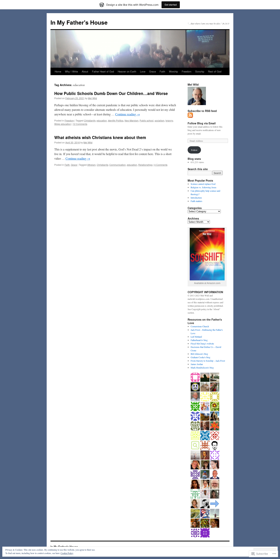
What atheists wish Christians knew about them (100, 137)
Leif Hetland (196, 336)
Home (58, 71)
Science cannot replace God (203, 183)
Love (142, 71)
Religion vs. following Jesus (203, 187)
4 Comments (160, 164)
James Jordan (197, 364)
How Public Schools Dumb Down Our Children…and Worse (111, 93)
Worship (173, 71)
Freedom (186, 71)
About (85, 71)
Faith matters (196, 201)
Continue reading (127, 114)
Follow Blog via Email (202, 123)
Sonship (199, 71)
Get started (171, 4)
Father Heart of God (103, 71)
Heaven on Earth (127, 71)
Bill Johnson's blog (199, 353)
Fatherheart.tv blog (199, 340)
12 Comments (80, 123)
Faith (162, 71)
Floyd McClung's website (202, 343)
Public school (147, 120)
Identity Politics (115, 120)
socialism (159, 120)
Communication (117, 164)
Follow (194, 149)
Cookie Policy (67, 553)
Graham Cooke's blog (200, 357)
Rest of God (214, 71)
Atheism (91, 164)
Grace (152, 71)
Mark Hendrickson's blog (202, 367)
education (102, 120)
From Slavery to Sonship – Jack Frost (208, 360)
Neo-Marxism (131, 120)
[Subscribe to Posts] (190, 116)
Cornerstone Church (200, 326)
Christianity (89, 120)
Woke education (62, 123)
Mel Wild (92, 98)
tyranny (169, 120)
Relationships (145, 164)
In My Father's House (79, 22)
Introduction (196, 197)
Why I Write (71, 71)
